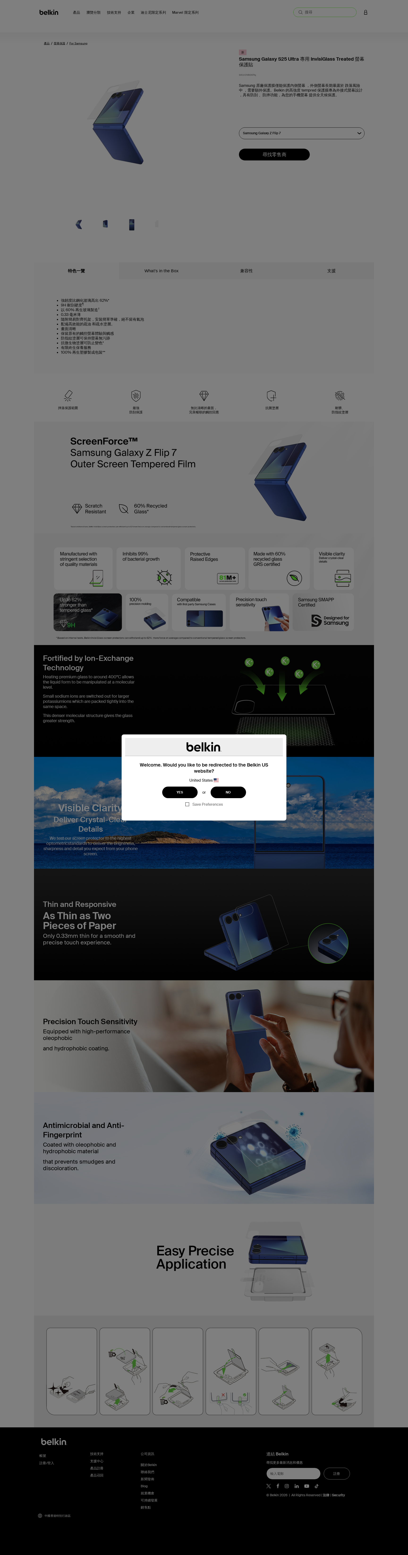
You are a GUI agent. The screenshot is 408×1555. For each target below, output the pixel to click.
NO (228, 792)
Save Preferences (207, 804)
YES (180, 792)
